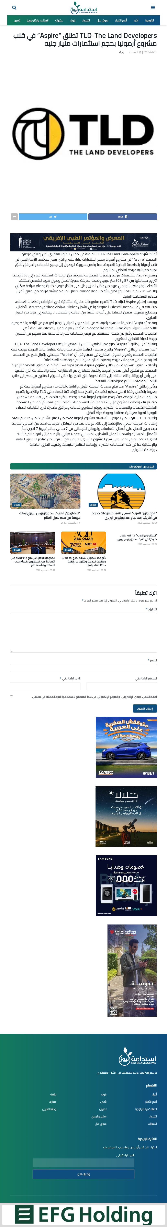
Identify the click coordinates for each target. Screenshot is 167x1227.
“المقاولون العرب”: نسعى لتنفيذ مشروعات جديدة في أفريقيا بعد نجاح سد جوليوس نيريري (124, 515)
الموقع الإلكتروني (146, 678)
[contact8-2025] (126, 747)
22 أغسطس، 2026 (146, 523)
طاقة (53, 1094)
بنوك (72, 20)
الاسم (152, 660)
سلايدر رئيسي (99, 1116)
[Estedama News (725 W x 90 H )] (83, 242)
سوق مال (103, 20)
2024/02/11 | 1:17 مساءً (143, 52)
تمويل (103, 1109)
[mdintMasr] (126, 816)
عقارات (59, 20)
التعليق (151, 609)
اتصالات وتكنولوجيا (37, 20)
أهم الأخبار (121, 20)
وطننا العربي (49, 1109)
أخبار (136, 20)
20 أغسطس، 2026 (95, 570)
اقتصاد (86, 20)
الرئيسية (149, 20)
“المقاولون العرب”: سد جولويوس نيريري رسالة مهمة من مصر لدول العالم (50, 515)
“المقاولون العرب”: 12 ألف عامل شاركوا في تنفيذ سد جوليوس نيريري (137, 537)
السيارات (152, 1123)
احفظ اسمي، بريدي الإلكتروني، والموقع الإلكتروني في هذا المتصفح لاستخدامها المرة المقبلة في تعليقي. (94, 696)
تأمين (17, 20)
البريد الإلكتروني (69, 678)
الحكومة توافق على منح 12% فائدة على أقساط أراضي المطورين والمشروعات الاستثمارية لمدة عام (33, 561)
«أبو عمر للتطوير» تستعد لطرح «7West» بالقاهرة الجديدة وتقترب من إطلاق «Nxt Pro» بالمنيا (84, 561)
